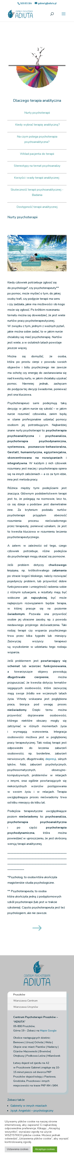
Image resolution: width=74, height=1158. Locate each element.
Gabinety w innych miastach (28, 1106)
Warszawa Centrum (25, 1000)
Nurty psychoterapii (37, 113)
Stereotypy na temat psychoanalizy (37, 166)
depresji (50, 759)
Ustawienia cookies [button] (17, 1149)
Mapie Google (48, 1030)
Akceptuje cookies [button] (45, 1149)
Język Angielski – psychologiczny (31, 1111)
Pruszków (19, 994)
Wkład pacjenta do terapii (37, 154)
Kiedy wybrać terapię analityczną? (37, 125)
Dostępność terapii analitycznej (37, 207)
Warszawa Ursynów (25, 1007)
